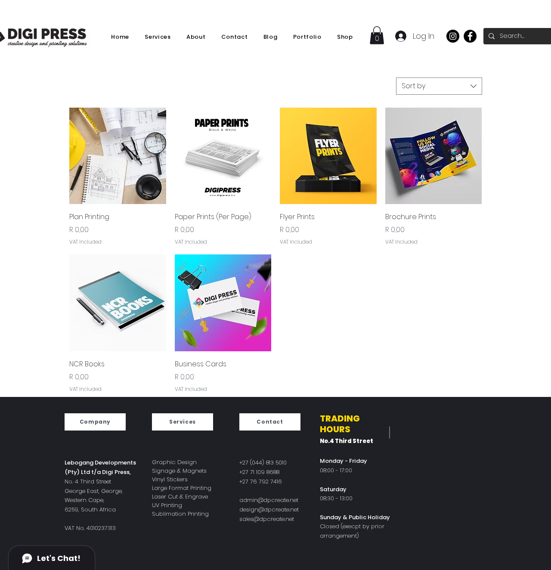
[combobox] (439, 86)
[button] (376, 35)
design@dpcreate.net (269, 509)
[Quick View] (117, 156)
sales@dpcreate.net (266, 519)
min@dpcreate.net (272, 500)
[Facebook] (470, 36)
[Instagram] (452, 36)
